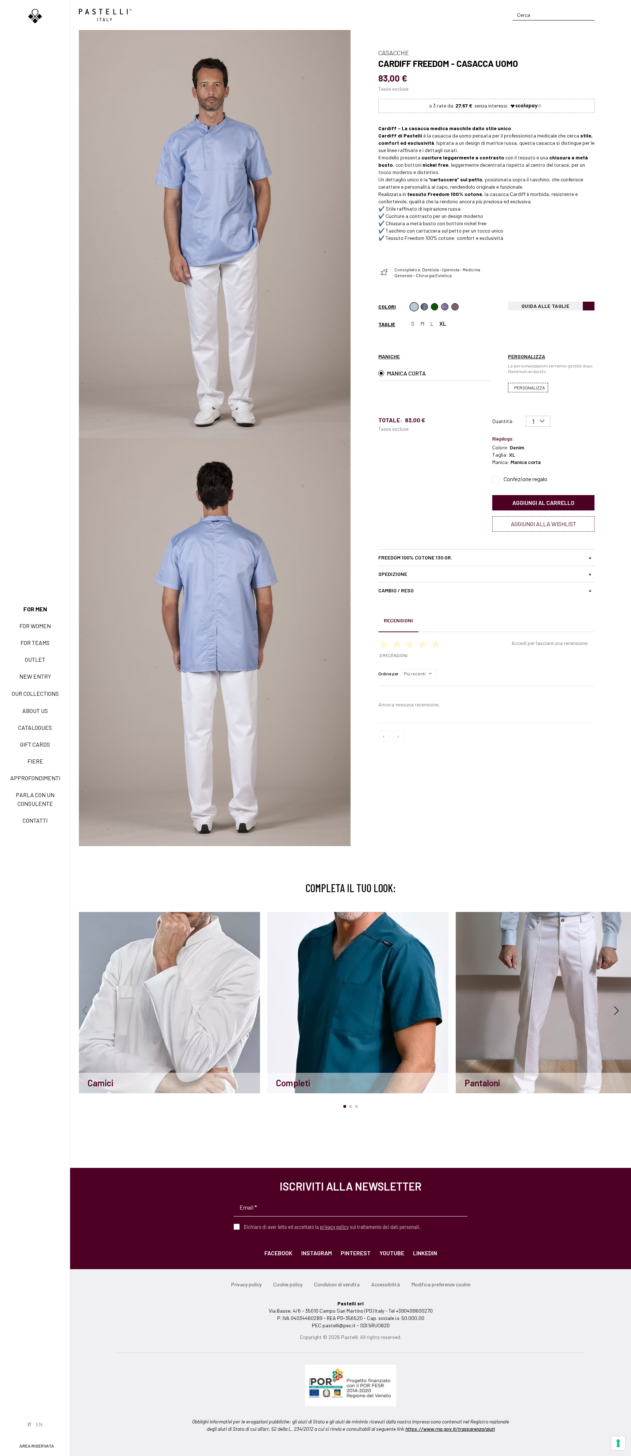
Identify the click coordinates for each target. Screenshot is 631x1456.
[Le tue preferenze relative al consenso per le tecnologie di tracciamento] (618, 1443)
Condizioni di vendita (337, 1284)
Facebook (278, 1252)
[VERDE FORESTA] (434, 307)
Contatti (35, 820)
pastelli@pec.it (339, 1325)
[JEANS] (424, 307)
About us (35, 710)
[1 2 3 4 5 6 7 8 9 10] (538, 421)
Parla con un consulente (35, 799)
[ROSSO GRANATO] (455, 307)
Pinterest (356, 1252)
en (39, 1424)
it (30, 1424)
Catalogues (35, 727)
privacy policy (334, 1226)
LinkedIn (425, 1252)
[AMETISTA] (445, 307)
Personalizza (529, 387)
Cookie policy (287, 1284)
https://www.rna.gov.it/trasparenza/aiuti (450, 1429)
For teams (35, 642)
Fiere (35, 761)
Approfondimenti (35, 777)
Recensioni (398, 620)
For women (35, 625)
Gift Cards (35, 744)
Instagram (316, 1252)
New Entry (35, 676)
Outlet (35, 659)
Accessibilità (385, 1284)
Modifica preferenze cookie (441, 1284)
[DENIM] (414, 307)
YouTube (391, 1252)
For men (35, 609)
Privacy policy (246, 1284)
